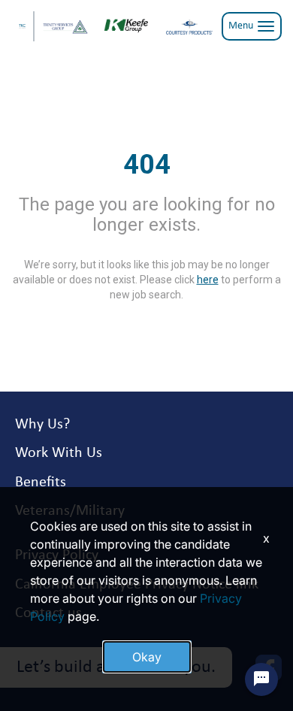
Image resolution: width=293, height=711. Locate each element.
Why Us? (42, 424)
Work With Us (58, 453)
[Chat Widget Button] (261, 679)
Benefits (40, 482)
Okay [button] (147, 656)
